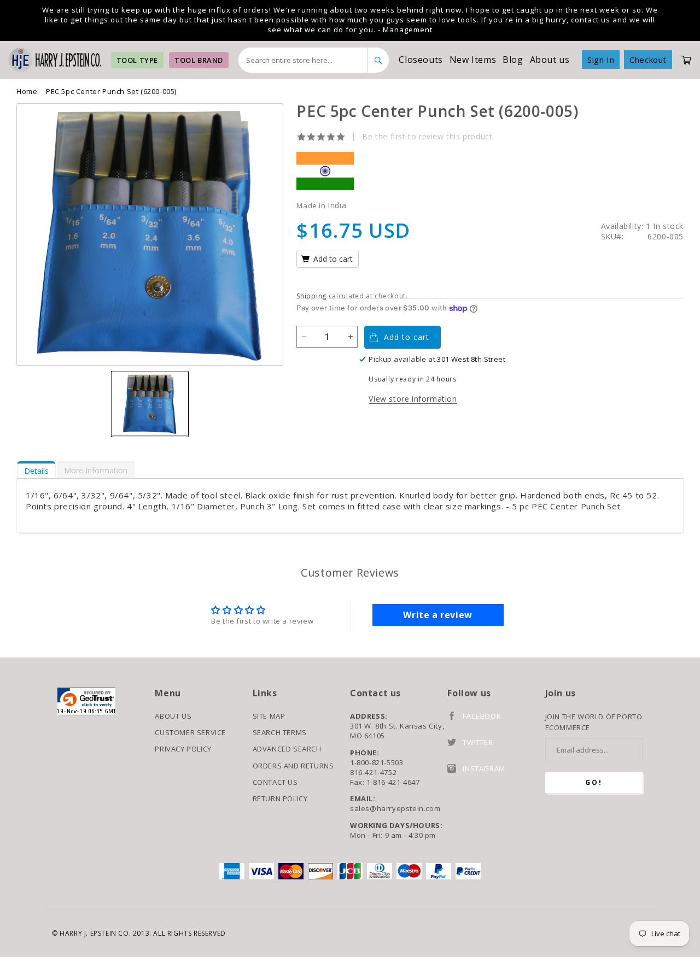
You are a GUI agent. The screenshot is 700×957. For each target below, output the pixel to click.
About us (550, 60)
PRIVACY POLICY (183, 749)
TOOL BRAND (198, 60)
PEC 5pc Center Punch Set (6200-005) (111, 91)
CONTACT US (275, 782)
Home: (27, 91)
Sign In (600, 59)
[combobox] (303, 60)
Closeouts (420, 60)
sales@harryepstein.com (395, 808)
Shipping (311, 296)
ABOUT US (173, 716)
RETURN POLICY (280, 798)
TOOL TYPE (137, 60)
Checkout (648, 59)
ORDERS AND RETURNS (293, 766)
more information (95, 470)
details (36, 471)
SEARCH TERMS (280, 732)
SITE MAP (269, 716)
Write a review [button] (437, 615)
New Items (473, 60)
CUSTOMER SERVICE (190, 732)
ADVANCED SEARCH (287, 749)
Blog (513, 60)
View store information (413, 399)
